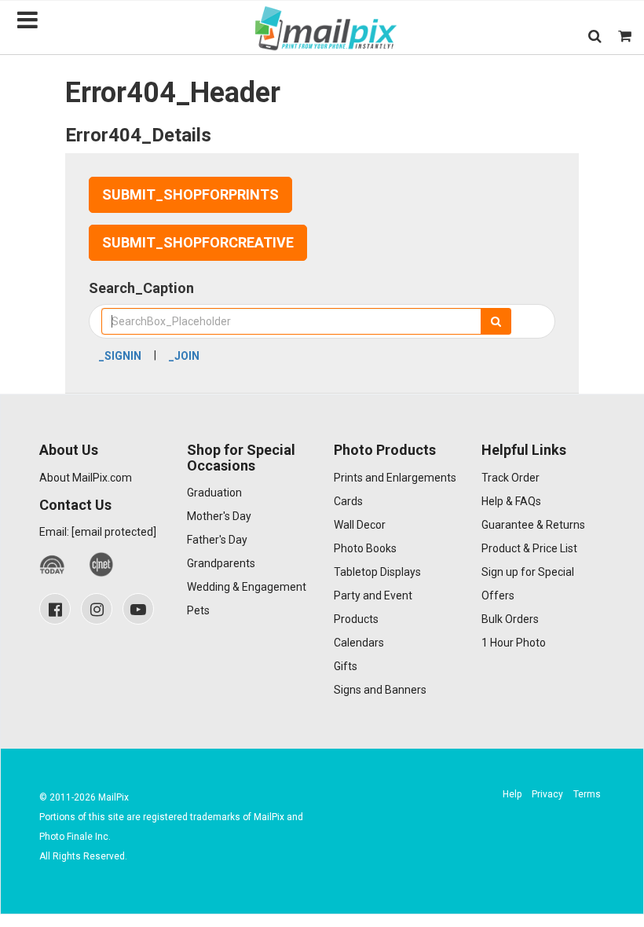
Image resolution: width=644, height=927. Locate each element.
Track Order (510, 477)
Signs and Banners (380, 689)
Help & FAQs (511, 501)
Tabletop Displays (377, 572)
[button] (595, 36)
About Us (68, 450)
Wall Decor (360, 524)
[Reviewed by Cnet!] (102, 564)
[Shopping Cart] (624, 36)
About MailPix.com (85, 477)
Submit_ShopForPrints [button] (190, 194)
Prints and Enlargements (395, 477)
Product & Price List (529, 548)
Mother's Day (219, 516)
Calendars (359, 642)
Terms (587, 794)
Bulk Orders (510, 619)
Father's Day (217, 539)
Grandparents (221, 563)
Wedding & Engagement (246, 587)
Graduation (214, 492)
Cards (348, 501)
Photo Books (365, 548)
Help (512, 794)
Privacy (547, 794)
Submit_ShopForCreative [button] (198, 242)
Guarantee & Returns (533, 524)
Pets (198, 610)
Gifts (345, 666)
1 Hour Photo (513, 642)
